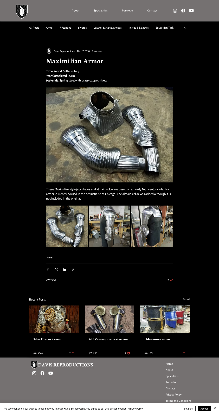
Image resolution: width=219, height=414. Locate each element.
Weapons (65, 27)
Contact (170, 388)
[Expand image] (67, 226)
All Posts (34, 27)
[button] (185, 27)
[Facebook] (183, 10)
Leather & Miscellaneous (108, 27)
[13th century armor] (165, 319)
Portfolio (171, 382)
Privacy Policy (174, 394)
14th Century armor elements (108, 339)
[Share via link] (73, 269)
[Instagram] (175, 10)
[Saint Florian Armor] (54, 319)
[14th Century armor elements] (109, 319)
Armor (49, 27)
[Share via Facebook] (47, 269)
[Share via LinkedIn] (64, 269)
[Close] (215, 408)
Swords (82, 27)
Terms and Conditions (178, 400)
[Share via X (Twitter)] (56, 269)
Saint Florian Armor (47, 339)
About (169, 370)
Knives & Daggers (138, 27)
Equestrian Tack (164, 27)
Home (169, 363)
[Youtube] (191, 10)
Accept (204, 408)
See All (186, 299)
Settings (188, 408)
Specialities (172, 376)
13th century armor (157, 339)
